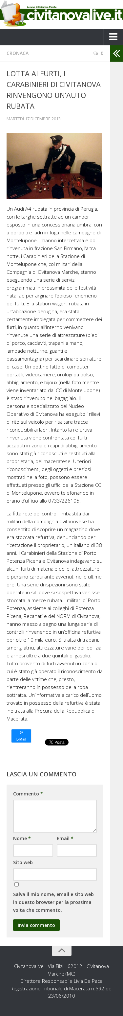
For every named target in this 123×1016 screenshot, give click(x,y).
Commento (28, 794)
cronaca (18, 53)
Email (65, 838)
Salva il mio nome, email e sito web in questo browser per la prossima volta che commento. (53, 902)
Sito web (23, 862)
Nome (22, 838)
